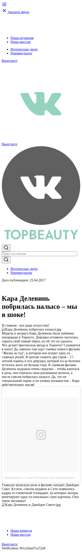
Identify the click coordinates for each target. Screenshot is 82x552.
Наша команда (21, 530)
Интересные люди (24, 49)
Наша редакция (21, 38)
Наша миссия (20, 42)
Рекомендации (21, 53)
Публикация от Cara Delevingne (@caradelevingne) (40, 477)
